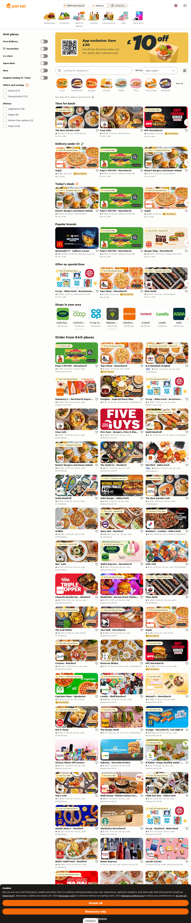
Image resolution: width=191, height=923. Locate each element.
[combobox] (96, 70)
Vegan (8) (13, 114)
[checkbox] (62, 85)
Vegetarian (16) (16, 108)
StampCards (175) (18, 96)
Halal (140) (14, 126)
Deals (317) (14, 90)
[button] (14, 5)
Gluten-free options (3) (20, 120)
